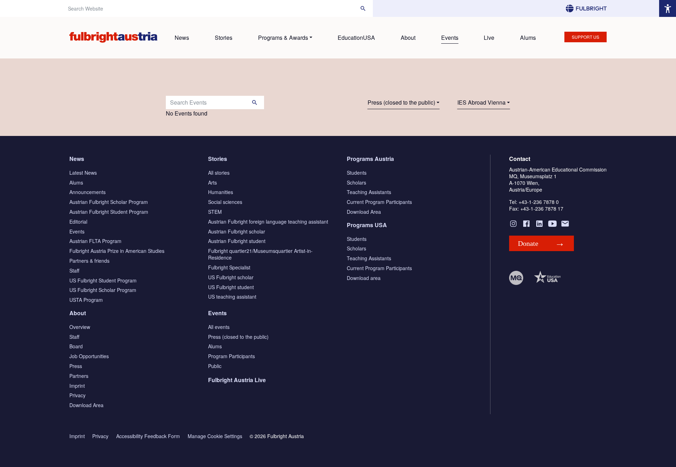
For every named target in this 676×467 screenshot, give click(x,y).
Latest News (83, 172)
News (182, 37)
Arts (212, 182)
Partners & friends (89, 260)
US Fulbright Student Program (103, 280)
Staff (74, 270)
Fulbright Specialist (229, 267)
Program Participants (231, 356)
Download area (364, 277)
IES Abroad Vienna (481, 102)
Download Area (364, 211)
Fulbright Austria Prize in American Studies (116, 250)
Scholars (356, 182)
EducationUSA (356, 37)
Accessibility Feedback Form (148, 436)
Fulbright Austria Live (237, 380)
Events (449, 37)
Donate (528, 243)
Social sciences (225, 201)
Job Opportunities (89, 356)
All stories (219, 172)
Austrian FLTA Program (95, 240)
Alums (528, 37)
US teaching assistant (232, 296)
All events (219, 326)
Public (214, 365)
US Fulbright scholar (231, 277)
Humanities (220, 191)
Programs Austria (370, 159)
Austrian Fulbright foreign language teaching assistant (268, 221)
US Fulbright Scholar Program (102, 289)
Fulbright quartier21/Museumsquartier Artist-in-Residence (260, 254)
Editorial (78, 221)
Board (76, 346)
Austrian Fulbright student (236, 240)
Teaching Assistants (369, 191)
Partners (78, 375)
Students (357, 172)
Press (75, 365)
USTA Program (86, 299)
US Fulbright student (231, 287)
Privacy (77, 395)
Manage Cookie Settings (215, 436)
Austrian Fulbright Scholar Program (108, 201)
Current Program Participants (379, 201)
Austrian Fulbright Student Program (108, 211)
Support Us (585, 37)
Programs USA (367, 225)
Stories (223, 37)
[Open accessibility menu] (667, 8)
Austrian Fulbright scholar (236, 231)
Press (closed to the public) (401, 102)
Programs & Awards (283, 37)
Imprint (77, 385)
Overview (79, 326)
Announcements (87, 191)
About (408, 37)
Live (489, 37)
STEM (215, 211)
